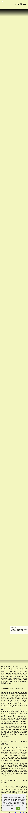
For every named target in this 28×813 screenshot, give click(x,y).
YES (18, 808)
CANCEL (11, 808)
